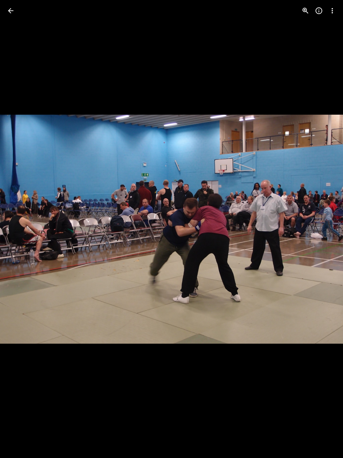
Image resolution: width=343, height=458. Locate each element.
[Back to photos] (11, 11)
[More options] (332, 10)
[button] (324, 229)
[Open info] (319, 10)
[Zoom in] (305, 10)
